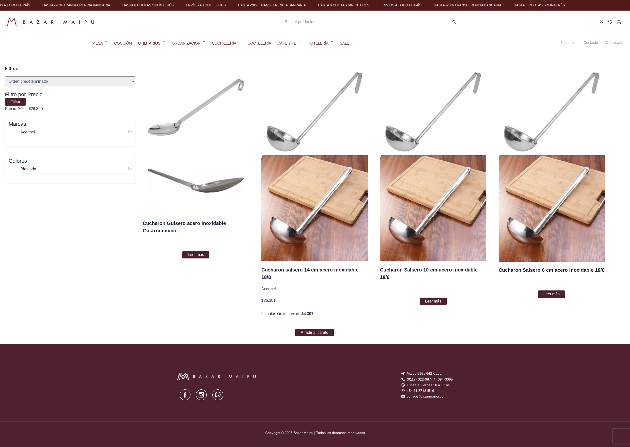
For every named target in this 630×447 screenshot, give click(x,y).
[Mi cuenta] (601, 21)
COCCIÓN (123, 43)
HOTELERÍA (318, 43)
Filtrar (15, 102)
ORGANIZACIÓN (186, 43)
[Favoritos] (610, 21)
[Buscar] (454, 22)
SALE (344, 43)
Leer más (196, 255)
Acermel (27, 132)
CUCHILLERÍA (224, 43)
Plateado (28, 169)
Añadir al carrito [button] (314, 332)
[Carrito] (619, 21)
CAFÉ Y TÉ (286, 43)
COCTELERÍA (259, 43)
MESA (97, 43)
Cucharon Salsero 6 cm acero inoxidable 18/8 (552, 270)
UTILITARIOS (149, 43)
